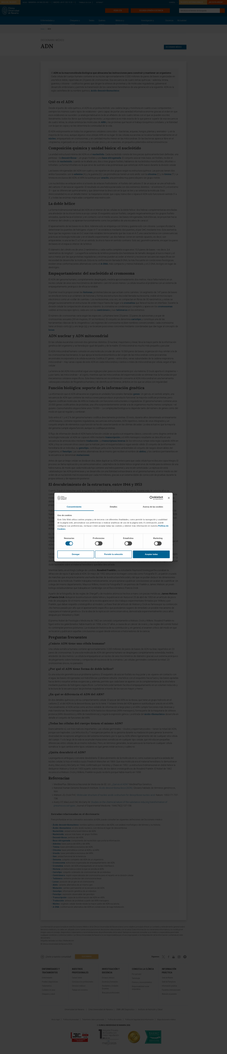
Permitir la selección (113, 554)
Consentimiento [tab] (74, 507)
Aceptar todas (151, 554)
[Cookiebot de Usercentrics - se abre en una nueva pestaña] (151, 498)
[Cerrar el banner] (169, 498)
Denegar (76, 554)
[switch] (98, 543)
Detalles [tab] (113, 507)
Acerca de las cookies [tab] (153, 507)
